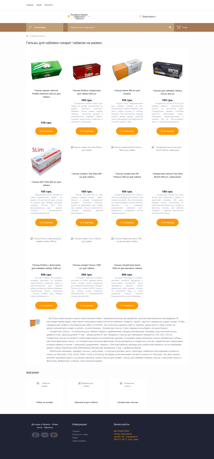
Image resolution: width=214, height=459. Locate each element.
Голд (118, 347)
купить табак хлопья (162, 324)
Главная (29, 4)
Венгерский (97, 347)
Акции (39, 4)
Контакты (49, 4)
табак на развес (79, 440)
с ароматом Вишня (131, 347)
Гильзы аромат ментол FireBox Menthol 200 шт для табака (46, 93)
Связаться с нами (80, 434)
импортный (109, 347)
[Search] (170, 27)
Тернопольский (69, 347)
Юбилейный (84, 347)
